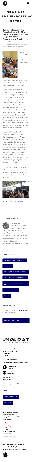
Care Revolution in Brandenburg (15, 277)
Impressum (6, 377)
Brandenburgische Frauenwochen (15, 271)
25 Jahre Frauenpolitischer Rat (14, 260)
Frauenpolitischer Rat (14, 44)
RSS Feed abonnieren (12, 320)
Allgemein (9, 46)
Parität (6, 295)
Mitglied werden (10, 397)
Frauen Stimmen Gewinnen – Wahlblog (13, 284)
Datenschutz (7, 379)
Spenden (7, 402)
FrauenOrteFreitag (10, 290)
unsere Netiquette (22, 310)
